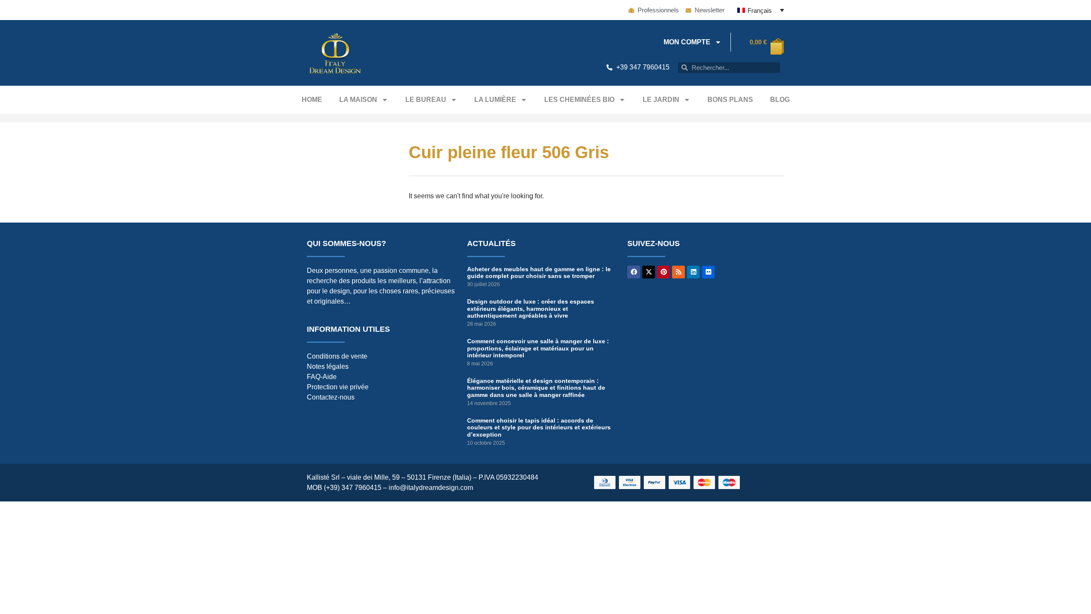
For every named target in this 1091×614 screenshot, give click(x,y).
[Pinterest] (663, 272)
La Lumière (495, 99)
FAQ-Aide (322, 376)
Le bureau (425, 99)
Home (312, 99)
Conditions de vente (337, 356)
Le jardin (661, 99)
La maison (358, 99)
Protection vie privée (338, 387)
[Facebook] (633, 272)
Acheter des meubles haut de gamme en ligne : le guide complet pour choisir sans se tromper (539, 273)
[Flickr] (708, 272)
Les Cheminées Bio (579, 99)
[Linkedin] (693, 272)
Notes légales (328, 366)
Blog (780, 99)
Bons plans (730, 99)
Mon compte (687, 42)
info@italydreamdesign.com (431, 487)
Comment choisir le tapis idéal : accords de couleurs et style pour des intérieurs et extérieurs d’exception (539, 427)
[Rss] (678, 272)
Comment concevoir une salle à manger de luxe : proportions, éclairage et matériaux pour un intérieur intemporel (538, 348)
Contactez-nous (331, 397)
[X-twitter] (648, 272)
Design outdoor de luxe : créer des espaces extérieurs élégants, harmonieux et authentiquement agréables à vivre (530, 308)
